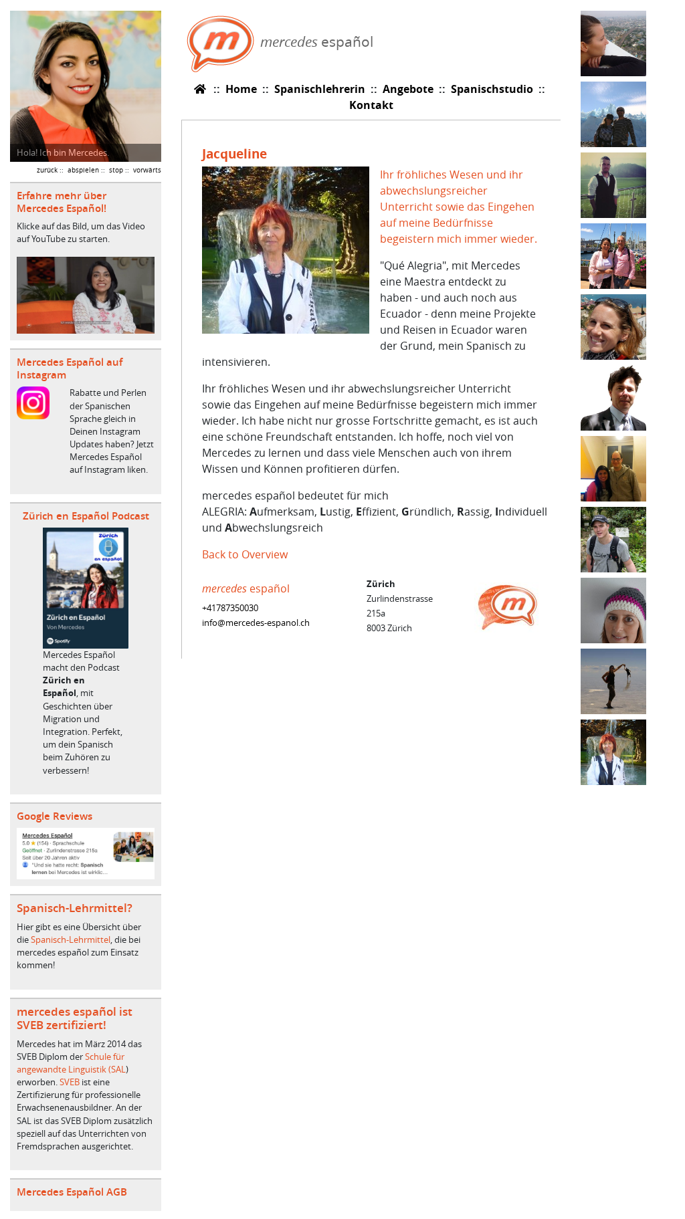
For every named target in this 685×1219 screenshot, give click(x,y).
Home (241, 89)
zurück (47, 170)
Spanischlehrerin (319, 89)
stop (116, 170)
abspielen (83, 170)
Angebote (408, 89)
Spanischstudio (492, 89)
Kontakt (371, 105)
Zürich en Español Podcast (86, 516)
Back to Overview (245, 554)
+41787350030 (230, 608)
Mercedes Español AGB (72, 1192)
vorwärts (147, 170)
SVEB (70, 1082)
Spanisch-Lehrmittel (70, 940)
